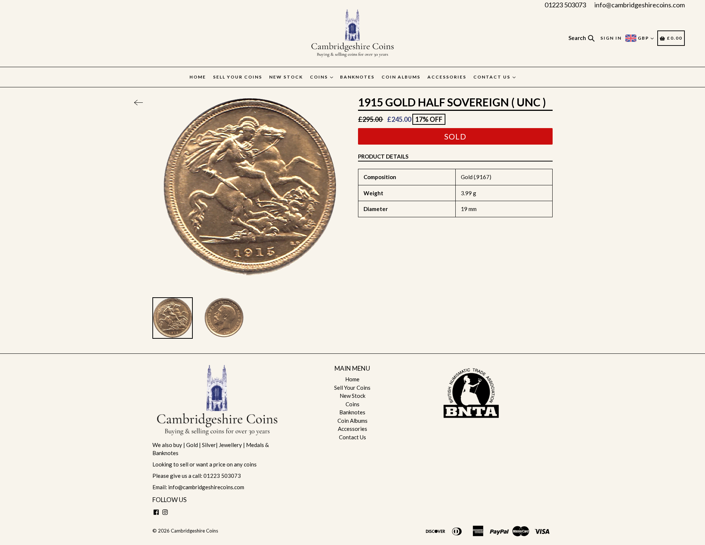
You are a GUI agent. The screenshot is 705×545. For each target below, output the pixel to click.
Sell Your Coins (237, 77)
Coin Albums (401, 77)
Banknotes (357, 77)
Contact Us (492, 77)
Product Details (383, 156)
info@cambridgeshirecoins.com (639, 5)
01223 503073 (565, 5)
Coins (319, 77)
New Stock (286, 77)
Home (197, 77)
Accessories (446, 77)
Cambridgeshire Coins (194, 531)
